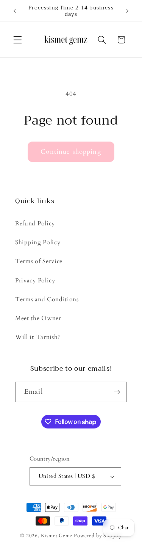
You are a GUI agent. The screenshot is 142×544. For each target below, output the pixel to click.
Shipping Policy (37, 242)
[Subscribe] (116, 392)
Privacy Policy (35, 280)
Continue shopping (71, 151)
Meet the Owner (38, 318)
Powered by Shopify (98, 535)
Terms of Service (38, 261)
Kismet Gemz (57, 535)
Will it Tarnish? (37, 337)
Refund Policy (35, 223)
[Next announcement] (127, 11)
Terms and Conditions (47, 299)
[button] (17, 39)
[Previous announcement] (14, 11)
